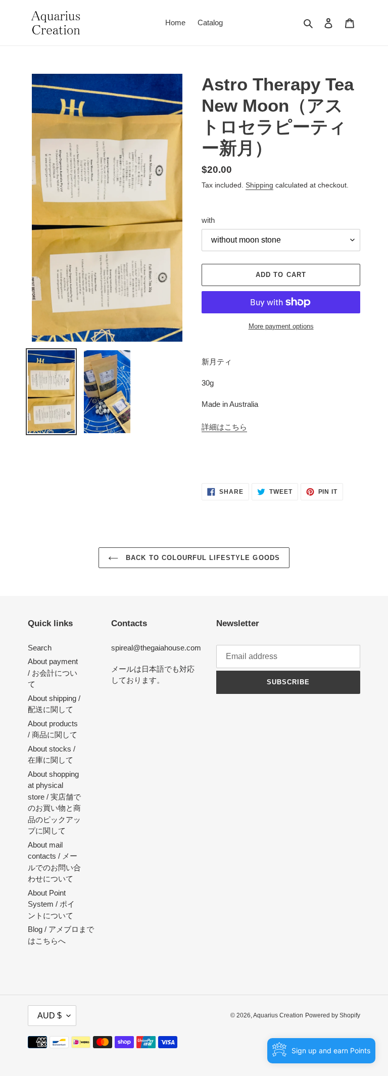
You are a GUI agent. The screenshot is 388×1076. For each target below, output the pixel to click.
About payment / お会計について (53, 672)
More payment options (281, 326)
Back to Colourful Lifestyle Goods (201, 558)
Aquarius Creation (278, 1015)
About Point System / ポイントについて (51, 904)
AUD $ (49, 1015)
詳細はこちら (224, 427)
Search (40, 647)
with (208, 220)
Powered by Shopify (332, 1015)
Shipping (259, 185)
